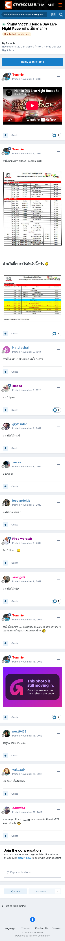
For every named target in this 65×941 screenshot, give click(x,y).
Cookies (57, 928)
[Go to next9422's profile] (6, 733)
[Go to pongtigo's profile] (6, 810)
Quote (14, 135)
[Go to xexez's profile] (6, 464)
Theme (25, 928)
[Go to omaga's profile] (6, 388)
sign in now (24, 857)
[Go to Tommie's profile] (6, 77)
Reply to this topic (32, 61)
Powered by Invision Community (32, 935)
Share (16, 891)
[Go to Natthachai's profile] (6, 349)
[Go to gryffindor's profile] (6, 426)
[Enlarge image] (32, 208)
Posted (26, 78)
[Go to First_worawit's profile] (6, 541)
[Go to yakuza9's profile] (6, 771)
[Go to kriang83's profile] (6, 579)
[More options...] (58, 77)
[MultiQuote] (5, 135)
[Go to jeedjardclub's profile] (6, 502)
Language (10, 928)
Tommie (10, 43)
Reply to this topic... (21, 872)
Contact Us (41, 928)
